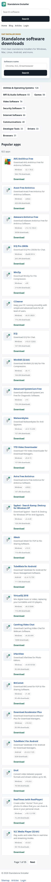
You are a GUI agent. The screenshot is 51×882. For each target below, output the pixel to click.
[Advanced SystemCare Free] (7, 392)
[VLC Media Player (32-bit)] (7, 834)
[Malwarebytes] (7, 421)
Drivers (33, 128)
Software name (11, 61)
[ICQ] (7, 336)
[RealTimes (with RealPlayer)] (7, 802)
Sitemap (5, 880)
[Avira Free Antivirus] (7, 479)
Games (39, 94)
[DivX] (7, 773)
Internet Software (14, 115)
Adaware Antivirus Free (26, 217)
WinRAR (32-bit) (22, 359)
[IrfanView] (7, 657)
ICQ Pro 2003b (21, 246)
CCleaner (18, 301)
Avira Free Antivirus (24, 476)
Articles (18, 25)
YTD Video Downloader (25, 447)
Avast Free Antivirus (24, 187)
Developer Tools (13, 128)
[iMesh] (7, 540)
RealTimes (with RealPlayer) (28, 799)
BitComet (18, 682)
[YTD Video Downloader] (7, 450)
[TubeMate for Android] (7, 569)
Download (19, 179)
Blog (11, 25)
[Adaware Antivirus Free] (7, 220)
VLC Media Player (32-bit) (26, 831)
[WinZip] (7, 275)
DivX (16, 770)
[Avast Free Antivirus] (7, 191)
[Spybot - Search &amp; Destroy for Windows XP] (7, 508)
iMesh (17, 537)
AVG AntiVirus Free (23, 158)
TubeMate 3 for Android (26, 741)
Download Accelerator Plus (28, 712)
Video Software (12, 101)
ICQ (15, 333)
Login (26, 25)
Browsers (9, 135)
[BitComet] (7, 686)
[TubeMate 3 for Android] (7, 744)
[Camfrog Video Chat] (7, 627)
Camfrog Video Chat (24, 624)
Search (25, 18)
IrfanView (19, 653)
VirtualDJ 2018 (21, 595)
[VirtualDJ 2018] (7, 598)
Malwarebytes (21, 418)
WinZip (17, 272)
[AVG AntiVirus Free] (7, 161)
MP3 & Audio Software (16, 94)
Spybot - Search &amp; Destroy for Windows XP (30, 507)
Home (4, 25)
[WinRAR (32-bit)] (7, 362)
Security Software (14, 108)
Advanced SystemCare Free (28, 388)
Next (32, 862)
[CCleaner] (7, 304)
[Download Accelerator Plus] (7, 715)
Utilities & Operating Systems (20, 87)
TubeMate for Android (25, 566)
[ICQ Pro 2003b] (7, 249)
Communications (14, 121)
